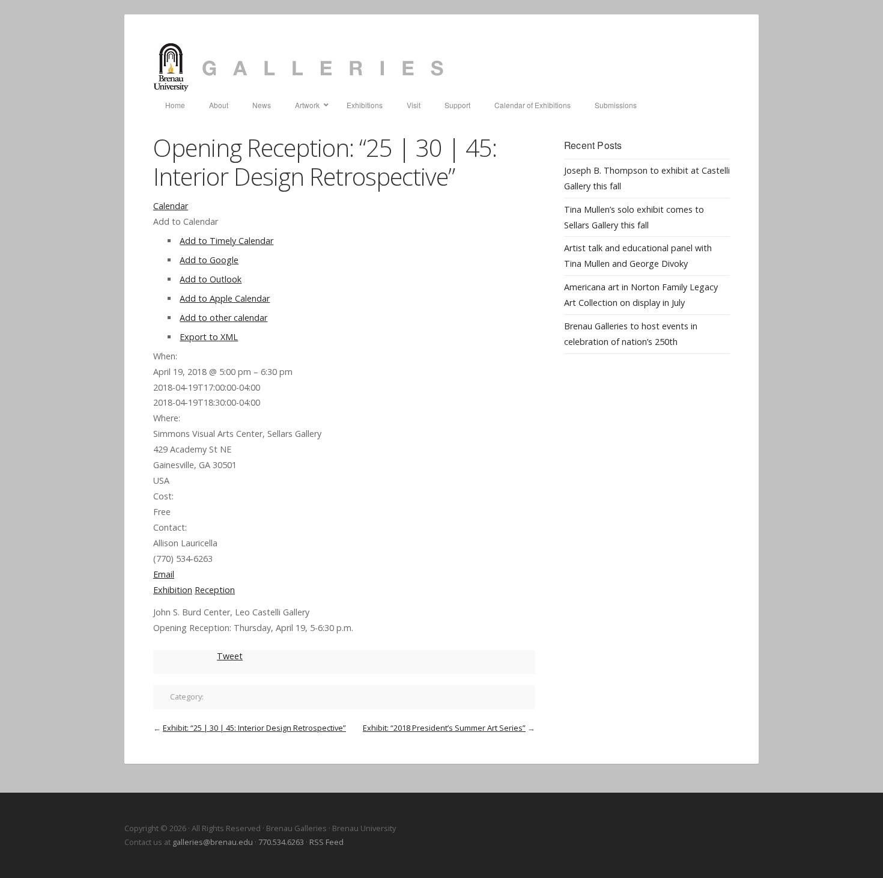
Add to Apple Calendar (225, 298)
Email (163, 574)
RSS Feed (326, 842)
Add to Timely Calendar (226, 240)
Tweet (230, 656)
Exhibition (172, 590)
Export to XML (209, 337)
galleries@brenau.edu (212, 842)
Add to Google (209, 260)
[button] (185, 221)
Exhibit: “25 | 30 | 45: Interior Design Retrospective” (254, 727)
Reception (215, 590)
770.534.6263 (281, 842)
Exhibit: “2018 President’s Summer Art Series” (444, 727)
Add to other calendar (223, 317)
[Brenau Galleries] (441, 67)
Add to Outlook (210, 279)
